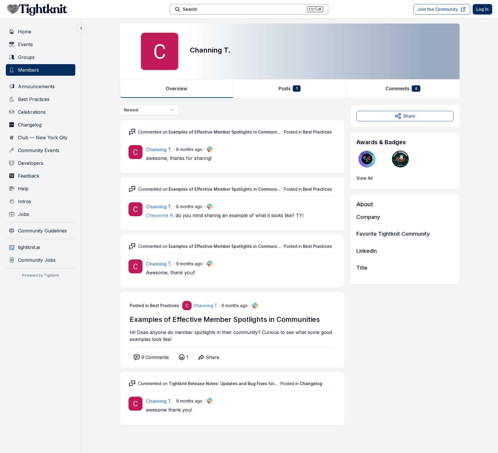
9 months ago (189, 263)
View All (364, 178)
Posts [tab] (288, 88)
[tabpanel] (290, 271)
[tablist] (290, 88)
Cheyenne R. (160, 215)
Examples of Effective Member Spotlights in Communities (225, 319)
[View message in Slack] (210, 149)
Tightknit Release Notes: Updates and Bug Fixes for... (223, 383)
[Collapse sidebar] (81, 28)
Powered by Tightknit (40, 275)
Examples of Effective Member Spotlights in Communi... (225, 131)
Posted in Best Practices (154, 305)
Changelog (311, 383)
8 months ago (189, 149)
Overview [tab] (176, 88)
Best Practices (317, 131)
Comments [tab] (401, 88)
